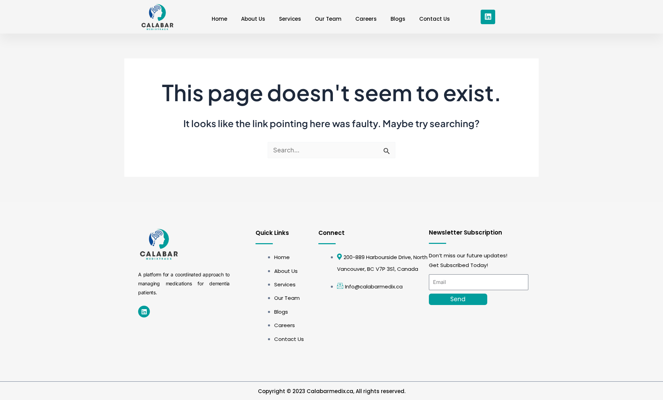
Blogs (398, 18)
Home (219, 18)
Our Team (328, 18)
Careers (366, 18)
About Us (253, 18)
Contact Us (434, 18)
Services (290, 18)
